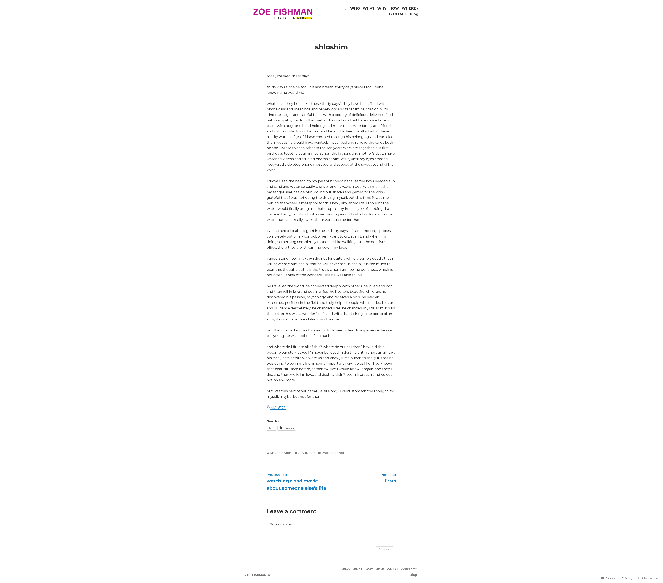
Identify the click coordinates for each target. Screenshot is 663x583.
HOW (394, 8)
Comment (384, 549)
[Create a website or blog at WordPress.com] (269, 575)
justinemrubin (281, 452)
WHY (381, 8)
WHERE (409, 8)
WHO (355, 8)
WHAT (368, 8)
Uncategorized (332, 452)
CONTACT (398, 14)
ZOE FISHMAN (255, 575)
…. (345, 8)
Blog (414, 14)
